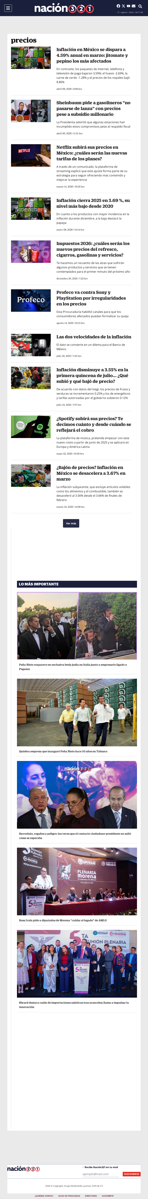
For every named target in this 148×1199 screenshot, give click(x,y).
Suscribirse (131, 1174)
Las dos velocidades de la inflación (93, 336)
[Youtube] (129, 6)
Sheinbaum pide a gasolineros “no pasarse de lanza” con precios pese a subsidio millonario (93, 108)
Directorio (91, 1196)
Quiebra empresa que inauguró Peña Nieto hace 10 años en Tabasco (63, 751)
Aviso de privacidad (69, 1196)
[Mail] (133, 6)
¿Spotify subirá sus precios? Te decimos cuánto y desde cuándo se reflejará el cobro (93, 424)
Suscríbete (108, 1196)
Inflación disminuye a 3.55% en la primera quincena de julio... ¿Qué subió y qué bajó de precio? (92, 375)
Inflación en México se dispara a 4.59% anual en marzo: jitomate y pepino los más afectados (92, 55)
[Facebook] (119, 6)
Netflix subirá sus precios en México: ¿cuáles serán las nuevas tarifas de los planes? (91, 153)
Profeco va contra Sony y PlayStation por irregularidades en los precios (91, 298)
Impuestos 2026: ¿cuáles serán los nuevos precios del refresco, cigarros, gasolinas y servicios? (93, 249)
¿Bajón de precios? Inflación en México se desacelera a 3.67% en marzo (90, 473)
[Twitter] (124, 6)
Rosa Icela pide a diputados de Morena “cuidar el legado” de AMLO (63, 920)
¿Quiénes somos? (44, 1196)
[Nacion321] (64, 8)
